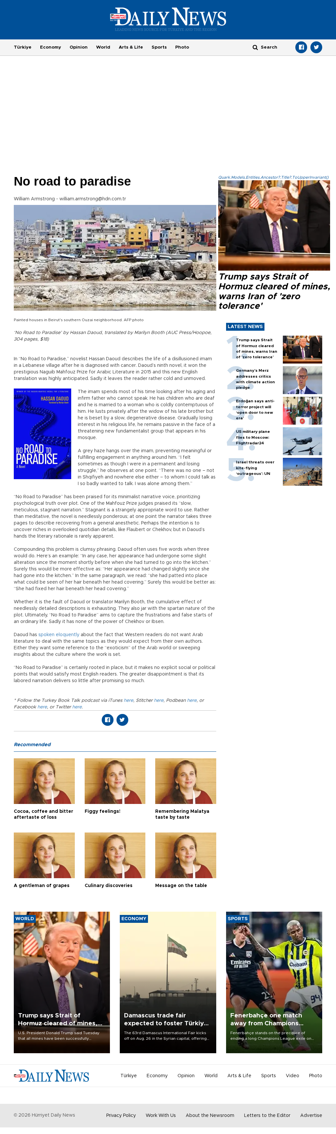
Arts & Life (131, 47)
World (103, 47)
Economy (50, 47)
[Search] (255, 47)
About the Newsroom (210, 1115)
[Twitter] (316, 47)
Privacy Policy (121, 1115)
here (127, 700)
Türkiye (23, 47)
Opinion (79, 47)
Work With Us (161, 1115)
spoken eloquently (58, 635)
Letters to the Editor (267, 1115)
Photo (182, 47)
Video (292, 1076)
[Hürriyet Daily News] (168, 19)
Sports (159, 47)
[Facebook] (301, 47)
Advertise (311, 1115)
